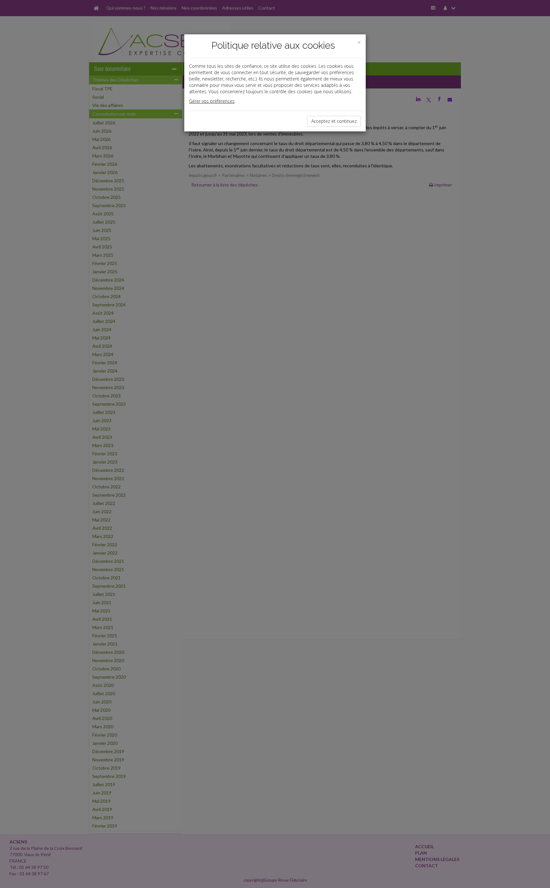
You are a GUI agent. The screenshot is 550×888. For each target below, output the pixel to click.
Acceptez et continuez (334, 121)
